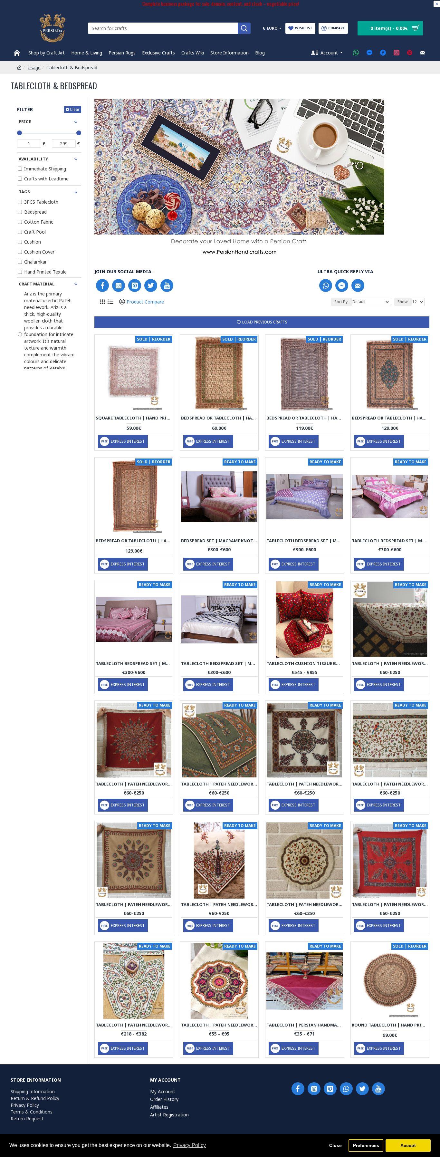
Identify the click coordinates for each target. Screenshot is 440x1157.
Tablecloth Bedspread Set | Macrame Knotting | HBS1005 (219, 663)
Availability (33, 159)
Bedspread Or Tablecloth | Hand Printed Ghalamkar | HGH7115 (219, 418)
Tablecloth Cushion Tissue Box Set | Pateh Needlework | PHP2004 (304, 663)
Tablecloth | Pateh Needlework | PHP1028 (219, 904)
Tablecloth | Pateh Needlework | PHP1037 (390, 904)
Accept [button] (408, 1145)
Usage (34, 67)
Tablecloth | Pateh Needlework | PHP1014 (304, 784)
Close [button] (335, 1145)
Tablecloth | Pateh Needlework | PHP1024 (390, 784)
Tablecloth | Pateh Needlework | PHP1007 (390, 663)
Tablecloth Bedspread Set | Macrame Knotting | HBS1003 (134, 663)
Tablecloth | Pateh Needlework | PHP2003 (219, 1025)
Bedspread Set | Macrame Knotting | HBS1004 (219, 541)
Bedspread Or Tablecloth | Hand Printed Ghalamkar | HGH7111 (134, 541)
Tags (24, 192)
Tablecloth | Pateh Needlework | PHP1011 (219, 784)
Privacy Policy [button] (189, 1145)
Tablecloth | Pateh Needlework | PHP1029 (304, 904)
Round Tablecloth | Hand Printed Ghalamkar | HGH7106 (390, 1025)
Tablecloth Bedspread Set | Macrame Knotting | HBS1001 (304, 541)
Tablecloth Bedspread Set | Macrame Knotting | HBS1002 (390, 541)
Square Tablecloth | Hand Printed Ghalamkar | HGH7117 (134, 418)
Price (25, 121)
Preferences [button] (366, 1145)
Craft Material (36, 284)
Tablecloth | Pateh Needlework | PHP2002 (134, 1025)
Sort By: (341, 301)
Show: (402, 301)
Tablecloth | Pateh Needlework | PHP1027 (134, 904)
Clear (75, 109)
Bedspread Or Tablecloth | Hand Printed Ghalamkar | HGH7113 (304, 418)
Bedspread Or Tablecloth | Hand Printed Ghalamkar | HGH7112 (390, 418)
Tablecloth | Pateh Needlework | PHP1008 (134, 784)
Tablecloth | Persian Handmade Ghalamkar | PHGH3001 (304, 1025)
